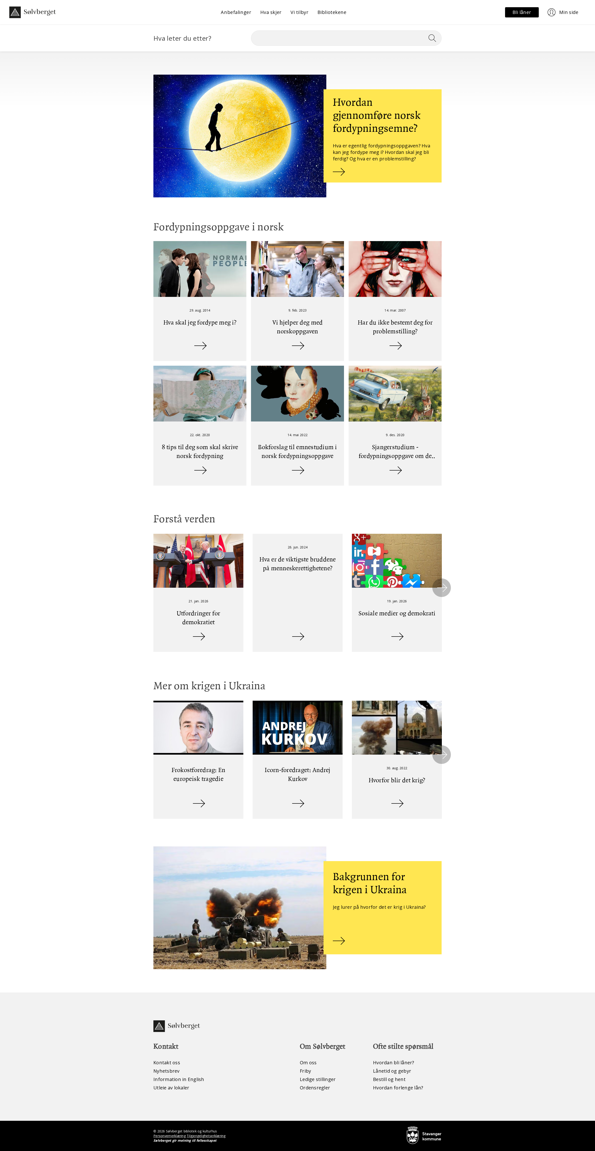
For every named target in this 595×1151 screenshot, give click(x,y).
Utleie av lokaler (171, 1088)
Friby (305, 1071)
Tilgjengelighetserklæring (206, 1136)
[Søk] (434, 38)
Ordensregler (315, 1088)
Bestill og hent (389, 1079)
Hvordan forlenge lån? (398, 1088)
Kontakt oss (166, 1062)
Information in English (178, 1079)
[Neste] (441, 587)
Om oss (308, 1062)
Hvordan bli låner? (393, 1062)
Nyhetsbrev (166, 1071)
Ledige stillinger (318, 1079)
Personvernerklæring (169, 1136)
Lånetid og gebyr (392, 1071)
